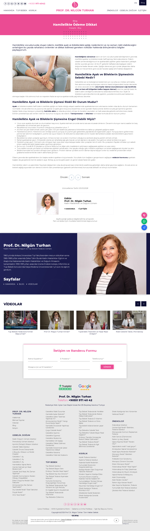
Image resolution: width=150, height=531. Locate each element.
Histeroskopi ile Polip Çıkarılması (124, 469)
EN (135, 3)
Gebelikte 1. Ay (18, 457)
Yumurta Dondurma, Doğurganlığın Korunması (55, 482)
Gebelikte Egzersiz (53, 436)
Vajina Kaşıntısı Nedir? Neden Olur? (123, 443)
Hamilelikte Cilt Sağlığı (54, 441)
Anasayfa (72, 28)
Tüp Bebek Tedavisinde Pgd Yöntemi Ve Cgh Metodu (56, 486)
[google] (85, 391)
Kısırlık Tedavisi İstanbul (87, 457)
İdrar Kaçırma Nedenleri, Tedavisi (124, 485)
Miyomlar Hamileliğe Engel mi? (91, 486)
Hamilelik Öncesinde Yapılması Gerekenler (57, 427)
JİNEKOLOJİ (112, 10)
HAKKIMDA (70, 209)
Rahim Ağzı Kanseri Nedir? (122, 483)
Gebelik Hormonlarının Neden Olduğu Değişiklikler (23, 477)
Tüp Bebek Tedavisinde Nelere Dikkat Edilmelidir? (90, 415)
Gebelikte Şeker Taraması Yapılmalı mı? (55, 418)
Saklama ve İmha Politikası (82, 509)
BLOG (21, 284)
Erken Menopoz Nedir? (121, 464)
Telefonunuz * (98, 359)
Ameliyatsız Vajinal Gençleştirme (124, 449)
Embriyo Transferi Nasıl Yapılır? (57, 471)
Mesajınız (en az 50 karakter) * (40, 367)
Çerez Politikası (43, 509)
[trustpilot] (65, 391)
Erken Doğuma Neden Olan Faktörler (23, 482)
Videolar (15, 423)
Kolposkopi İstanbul (119, 425)
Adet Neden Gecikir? (120, 480)
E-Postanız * (65, 359)
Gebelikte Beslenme (53, 438)
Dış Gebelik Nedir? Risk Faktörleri (25, 490)
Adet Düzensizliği (119, 477)
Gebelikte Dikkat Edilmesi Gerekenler (55, 444)
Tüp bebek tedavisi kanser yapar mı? (91, 427)
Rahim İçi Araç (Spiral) (120, 439)
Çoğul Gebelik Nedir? (54, 430)
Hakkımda (16, 418)
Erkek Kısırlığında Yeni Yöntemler (124, 412)
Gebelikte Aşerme (53, 433)
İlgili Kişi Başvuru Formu (103, 509)
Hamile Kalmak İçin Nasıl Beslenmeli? (21, 468)
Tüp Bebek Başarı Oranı (54, 469)
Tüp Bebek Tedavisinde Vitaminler (54, 494)
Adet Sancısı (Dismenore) (121, 437)
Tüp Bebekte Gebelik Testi (89, 430)
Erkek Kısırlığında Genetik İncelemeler (88, 497)
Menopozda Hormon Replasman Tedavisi (124, 433)
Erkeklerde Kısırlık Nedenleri (89, 493)
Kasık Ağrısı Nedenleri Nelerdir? (124, 452)
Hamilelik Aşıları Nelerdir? (55, 414)
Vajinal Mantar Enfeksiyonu (122, 475)
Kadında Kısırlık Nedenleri (88, 463)
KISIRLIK (33, 10)
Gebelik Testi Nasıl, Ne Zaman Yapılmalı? (23, 473)
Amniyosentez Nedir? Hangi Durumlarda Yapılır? (56, 422)
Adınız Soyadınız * (35, 359)
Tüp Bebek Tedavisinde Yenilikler (91, 412)
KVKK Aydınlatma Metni (60, 509)
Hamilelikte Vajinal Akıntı (21, 465)
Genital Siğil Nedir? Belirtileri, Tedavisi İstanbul (123, 429)
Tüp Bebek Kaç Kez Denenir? (57, 474)
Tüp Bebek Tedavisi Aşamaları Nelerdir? (57, 477)
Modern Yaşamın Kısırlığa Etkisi (90, 474)
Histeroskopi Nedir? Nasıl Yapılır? (124, 467)
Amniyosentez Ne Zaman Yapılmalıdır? (22, 486)
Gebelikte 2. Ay (18, 459)
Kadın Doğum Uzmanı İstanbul (24, 439)
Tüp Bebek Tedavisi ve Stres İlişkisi (89, 422)
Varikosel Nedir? (118, 414)
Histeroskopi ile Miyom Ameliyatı (124, 472)
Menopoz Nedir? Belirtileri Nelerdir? (122, 455)
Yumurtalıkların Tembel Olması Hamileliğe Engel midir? (90, 482)
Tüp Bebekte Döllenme (55, 497)
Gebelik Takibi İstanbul (20, 447)
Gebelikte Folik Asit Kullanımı (57, 455)
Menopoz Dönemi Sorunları (122, 461)
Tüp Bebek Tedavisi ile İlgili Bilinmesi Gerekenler (89, 445)
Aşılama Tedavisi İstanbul (88, 460)
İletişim (15, 428)
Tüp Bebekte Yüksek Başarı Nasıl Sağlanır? (91, 434)
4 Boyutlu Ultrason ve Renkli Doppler (23, 453)
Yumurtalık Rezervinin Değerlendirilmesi (87, 466)
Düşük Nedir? (17, 492)
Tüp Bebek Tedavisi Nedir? (89, 442)
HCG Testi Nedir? (18, 495)
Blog (143, 3)
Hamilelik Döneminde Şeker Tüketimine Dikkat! (56, 449)
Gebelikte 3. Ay (18, 462)
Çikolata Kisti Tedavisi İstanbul (123, 490)
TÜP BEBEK (21, 10)
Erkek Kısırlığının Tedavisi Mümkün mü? (88, 489)
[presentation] (137, 303)
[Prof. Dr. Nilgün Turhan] (5, 3)
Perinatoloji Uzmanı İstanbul (23, 442)
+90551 (36, 3)
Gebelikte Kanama (53, 452)
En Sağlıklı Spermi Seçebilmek (57, 490)
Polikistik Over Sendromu (122, 459)
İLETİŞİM (142, 10)
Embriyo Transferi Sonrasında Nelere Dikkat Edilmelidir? (90, 438)
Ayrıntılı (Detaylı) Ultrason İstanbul (25, 444)
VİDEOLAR (33, 284)
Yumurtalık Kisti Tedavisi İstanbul (124, 488)
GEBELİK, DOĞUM (128, 10)
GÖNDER (107, 367)
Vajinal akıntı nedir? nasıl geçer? (124, 446)
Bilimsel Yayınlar (18, 420)
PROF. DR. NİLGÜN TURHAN (21, 412)
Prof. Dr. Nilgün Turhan (75, 396)
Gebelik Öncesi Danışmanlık (23, 450)
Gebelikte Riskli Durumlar (55, 412)
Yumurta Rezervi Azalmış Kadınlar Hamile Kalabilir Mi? (89, 478)
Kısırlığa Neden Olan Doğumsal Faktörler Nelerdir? (91, 471)
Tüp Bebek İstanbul (53, 466)
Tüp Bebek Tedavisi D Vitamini (90, 419)
